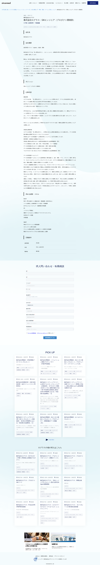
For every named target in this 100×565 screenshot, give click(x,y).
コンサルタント (59, 3)
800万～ (28, 369)
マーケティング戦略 (68, 373)
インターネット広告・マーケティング (27, 367)
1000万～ (48, 496)
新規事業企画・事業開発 (21, 369)
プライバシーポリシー (59, 556)
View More (51, 439)
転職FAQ (84, 3)
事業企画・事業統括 (68, 490)
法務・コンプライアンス (69, 397)
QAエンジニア (67, 468)
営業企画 (66, 427)
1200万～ (18, 395)
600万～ (48, 408)
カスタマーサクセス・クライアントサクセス (48, 520)
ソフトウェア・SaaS (52, 406)
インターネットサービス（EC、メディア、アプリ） (25, 469)
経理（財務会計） (28, 393)
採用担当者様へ (44, 556)
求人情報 (66, 3)
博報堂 (18, 367)
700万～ (28, 471)
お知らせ (37, 556)
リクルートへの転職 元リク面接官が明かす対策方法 (36, 545)
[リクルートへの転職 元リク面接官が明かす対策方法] (37, 541)
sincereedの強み (50, 3)
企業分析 (72, 3)
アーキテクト (43, 408)
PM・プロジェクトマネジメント (46, 373)
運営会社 (51, 556)
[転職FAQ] (63, 541)
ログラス (18, 467)
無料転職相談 (93, 3)
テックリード (43, 496)
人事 (17, 517)
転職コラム (77, 3)
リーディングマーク (44, 406)
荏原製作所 (18, 393)
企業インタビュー (33, 3)
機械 (23, 393)
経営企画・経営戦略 (68, 517)
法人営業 (42, 468)
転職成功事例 (42, 3)
